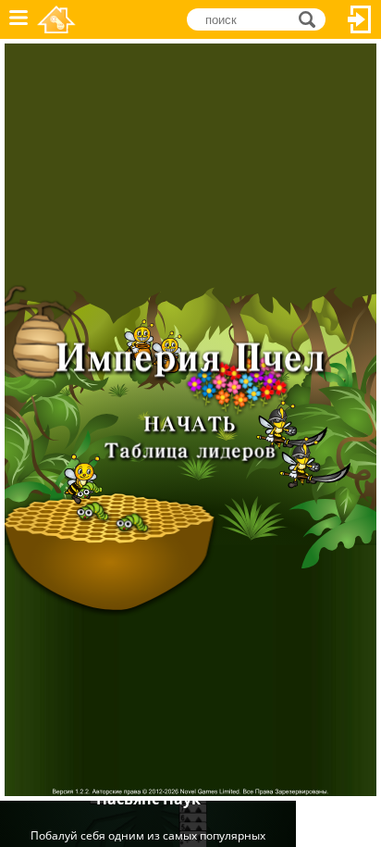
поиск (312, 18)
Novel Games (56, 19)
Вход (360, 19)
